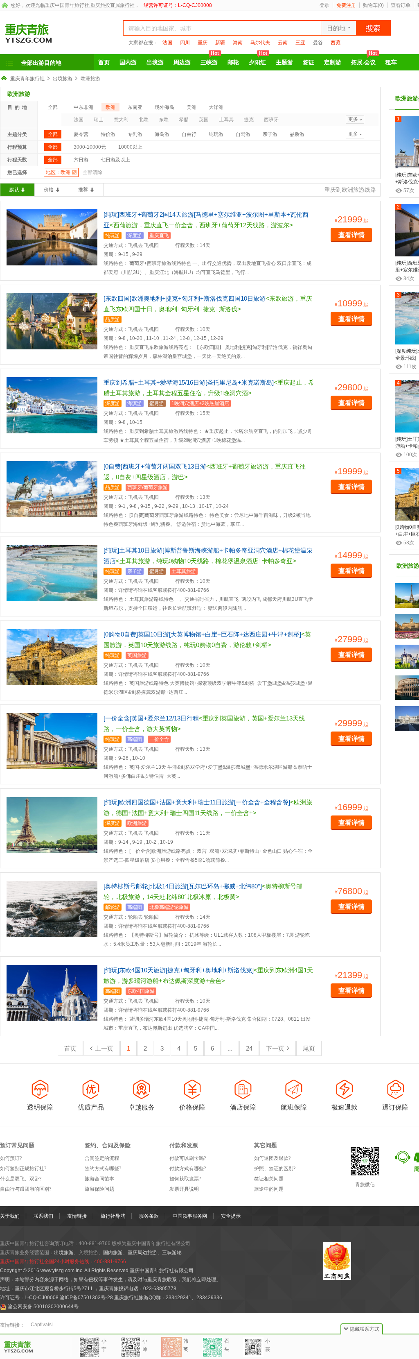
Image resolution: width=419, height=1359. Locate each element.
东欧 (164, 119)
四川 (185, 42)
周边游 (182, 62)
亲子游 (270, 134)
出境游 (155, 62)
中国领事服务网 (190, 1216)
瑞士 (99, 119)
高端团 (134, 739)
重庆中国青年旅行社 (67, 5)
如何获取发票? (185, 1179)
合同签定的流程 (102, 1158)
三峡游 (209, 60)
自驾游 (243, 134)
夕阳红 (258, 60)
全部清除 (92, 172)
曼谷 (318, 42)
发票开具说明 (184, 1189)
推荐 (83, 190)
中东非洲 (83, 107)
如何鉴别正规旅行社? (23, 1168)
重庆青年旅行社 (27, 79)
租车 (391, 62)
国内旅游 (113, 1252)
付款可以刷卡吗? (187, 1158)
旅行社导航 (113, 1216)
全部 (53, 107)
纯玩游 (216, 134)
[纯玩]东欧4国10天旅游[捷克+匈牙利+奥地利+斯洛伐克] (179, 970)
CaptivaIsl (42, 1324)
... (230, 1048)
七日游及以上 (115, 160)
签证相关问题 (269, 1179)
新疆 (220, 42)
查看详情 (351, 234)
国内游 (128, 62)
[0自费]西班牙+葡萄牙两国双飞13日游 (155, 466)
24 (249, 1048)
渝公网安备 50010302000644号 (43, 1306)
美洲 (191, 107)
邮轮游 (112, 907)
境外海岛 (164, 107)
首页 (104, 62)
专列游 (135, 134)
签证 (308, 62)
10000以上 (130, 147)
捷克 (249, 119)
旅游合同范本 (99, 1179)
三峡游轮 (172, 1252)
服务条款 (149, 1216)
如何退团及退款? (272, 1158)
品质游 (297, 134)
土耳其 (226, 119)
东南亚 (135, 107)
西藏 (335, 42)
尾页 (309, 1048)
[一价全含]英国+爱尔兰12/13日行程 (151, 718)
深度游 (134, 235)
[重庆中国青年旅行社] (52, 33)
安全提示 (231, 1216)
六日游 (81, 160)
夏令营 (81, 134)
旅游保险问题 (99, 1189)
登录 (324, 5)
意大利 (121, 119)
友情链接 (77, 1216)
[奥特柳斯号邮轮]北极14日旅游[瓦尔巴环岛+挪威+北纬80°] (183, 886)
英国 (204, 119)
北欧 (144, 119)
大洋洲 (216, 107)
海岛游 (162, 134)
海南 (238, 42)
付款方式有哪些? (187, 1168)
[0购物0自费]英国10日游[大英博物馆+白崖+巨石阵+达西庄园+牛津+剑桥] (202, 634)
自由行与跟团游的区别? (25, 1189)
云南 (283, 42)
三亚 (300, 42)
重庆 (202, 42)
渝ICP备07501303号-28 (86, 1297)
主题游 (284, 62)
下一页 (275, 1048)
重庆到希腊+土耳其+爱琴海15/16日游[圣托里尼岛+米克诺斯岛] (189, 382)
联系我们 (43, 1216)
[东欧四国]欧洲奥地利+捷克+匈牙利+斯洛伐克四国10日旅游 (185, 298)
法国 (167, 42)
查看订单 (400, 5)
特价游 (108, 134)
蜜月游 (156, 403)
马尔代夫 (260, 42)
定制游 (332, 62)
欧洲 (110, 107)
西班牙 (271, 119)
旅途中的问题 (269, 1189)
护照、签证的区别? (274, 1168)
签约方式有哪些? (103, 1168)
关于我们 (10, 1216)
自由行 (189, 134)
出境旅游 (62, 79)
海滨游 (134, 403)
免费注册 (346, 5)
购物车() (373, 5)
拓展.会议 (364, 60)
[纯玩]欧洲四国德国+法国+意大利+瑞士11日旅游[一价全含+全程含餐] (197, 802)
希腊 (184, 119)
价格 (49, 190)
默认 (14, 190)
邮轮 (233, 62)
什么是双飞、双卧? (20, 1179)
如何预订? (11, 1158)
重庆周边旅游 (142, 1252)
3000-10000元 (90, 147)
